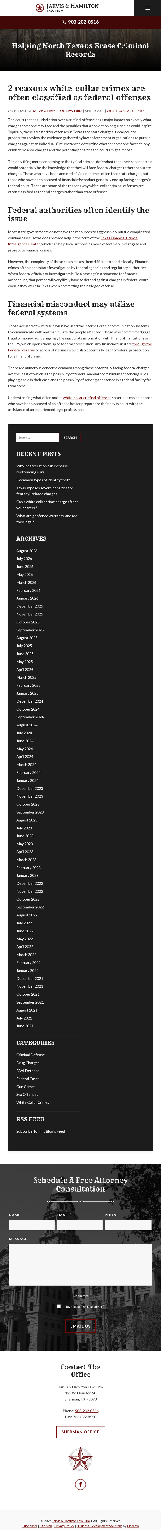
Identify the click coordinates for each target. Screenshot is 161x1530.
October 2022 (27, 899)
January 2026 (27, 598)
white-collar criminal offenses (87, 397)
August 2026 (26, 550)
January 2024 (27, 780)
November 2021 (29, 986)
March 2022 (26, 954)
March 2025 (26, 677)
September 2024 (30, 717)
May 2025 (24, 661)
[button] (147, 8)
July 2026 (24, 558)
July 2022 (24, 923)
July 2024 (24, 733)
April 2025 (24, 669)
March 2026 (26, 582)
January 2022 (27, 970)
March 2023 (26, 859)
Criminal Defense (30, 1054)
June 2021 (24, 1025)
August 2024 (26, 725)
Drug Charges (27, 1062)
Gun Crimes (25, 1086)
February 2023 (28, 867)
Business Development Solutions (99, 1526)
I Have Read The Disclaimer (84, 1306)
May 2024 (24, 748)
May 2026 (24, 574)
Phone (112, 1215)
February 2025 (28, 685)
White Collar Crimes (125, 111)
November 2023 (29, 796)
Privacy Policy (64, 1526)
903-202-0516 (83, 22)
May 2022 (24, 939)
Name (15, 1215)
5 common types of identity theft (43, 480)
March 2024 (26, 764)
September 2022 (30, 907)
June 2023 (24, 835)
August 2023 (26, 820)
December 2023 (29, 788)
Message (18, 1239)
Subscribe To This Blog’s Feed (40, 1131)
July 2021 (24, 1018)
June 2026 (24, 566)
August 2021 (26, 1010)
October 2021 (27, 994)
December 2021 (29, 978)
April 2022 (24, 946)
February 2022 (28, 962)
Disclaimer (80, 1296)
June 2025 (24, 653)
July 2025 (24, 645)
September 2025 (30, 630)
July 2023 (24, 828)
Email (64, 1215)
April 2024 (24, 756)
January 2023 (27, 875)
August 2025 (26, 637)
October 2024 (27, 709)
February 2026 (28, 590)
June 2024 (24, 740)
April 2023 (24, 851)
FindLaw (133, 1526)
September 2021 (30, 1002)
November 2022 (29, 891)
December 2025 (29, 606)
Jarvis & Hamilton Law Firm (57, 111)
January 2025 (27, 693)
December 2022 (29, 883)
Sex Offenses (27, 1094)
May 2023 (24, 843)
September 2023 (30, 812)
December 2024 (29, 701)
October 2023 (27, 804)
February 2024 (28, 772)
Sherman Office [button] (81, 1432)
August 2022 (26, 915)
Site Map (46, 1526)
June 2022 (24, 931)
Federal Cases (27, 1078)
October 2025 (27, 622)
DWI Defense (27, 1070)
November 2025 (29, 614)
